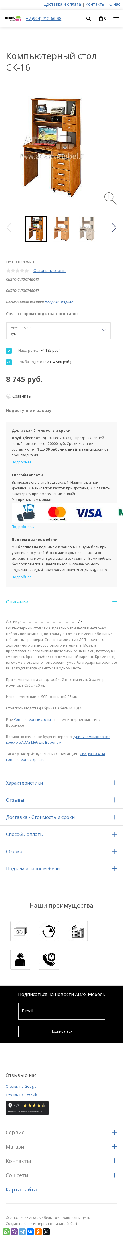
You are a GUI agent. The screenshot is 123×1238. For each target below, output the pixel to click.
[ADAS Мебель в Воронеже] (13, 24)
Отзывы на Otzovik (21, 1095)
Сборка (14, 851)
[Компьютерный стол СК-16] (36, 229)
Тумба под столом (44, 361)
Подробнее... (23, 462)
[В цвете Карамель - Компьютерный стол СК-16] (87, 229)
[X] (46, 1231)
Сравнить (21, 396)
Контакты (95, 4)
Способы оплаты (24, 834)
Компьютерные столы (32, 719)
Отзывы (15, 800)
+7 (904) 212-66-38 (43, 18)
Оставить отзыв (49, 270)
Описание (17, 602)
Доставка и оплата (62, 4)
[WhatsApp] (6, 1231)
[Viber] (14, 1231)
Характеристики (24, 783)
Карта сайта (21, 1189)
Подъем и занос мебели (33, 868)
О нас (114, 4)
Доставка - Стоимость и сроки (40, 817)
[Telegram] (22, 1231)
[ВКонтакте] (30, 1231)
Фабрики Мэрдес (59, 302)
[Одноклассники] (38, 1231)
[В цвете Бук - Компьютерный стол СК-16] (61, 229)
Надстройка (38, 350)
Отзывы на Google (21, 1086)
